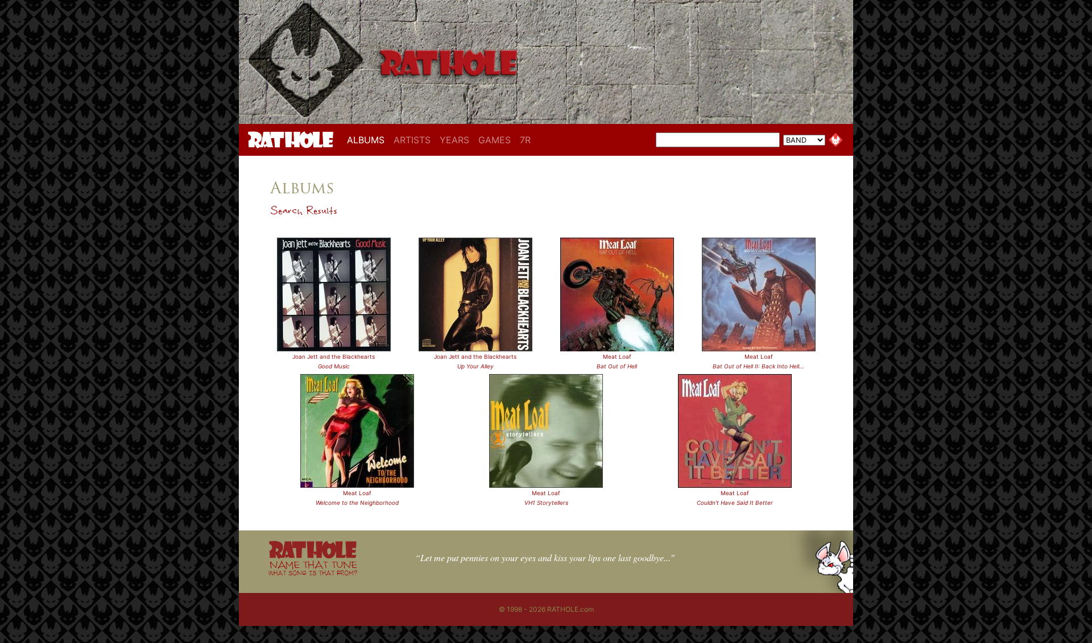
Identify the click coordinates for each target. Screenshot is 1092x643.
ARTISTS (412, 140)
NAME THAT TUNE (312, 568)
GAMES (494, 140)
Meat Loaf (617, 356)
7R (525, 140)
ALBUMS (368, 140)
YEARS (454, 140)
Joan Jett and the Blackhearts (333, 356)
